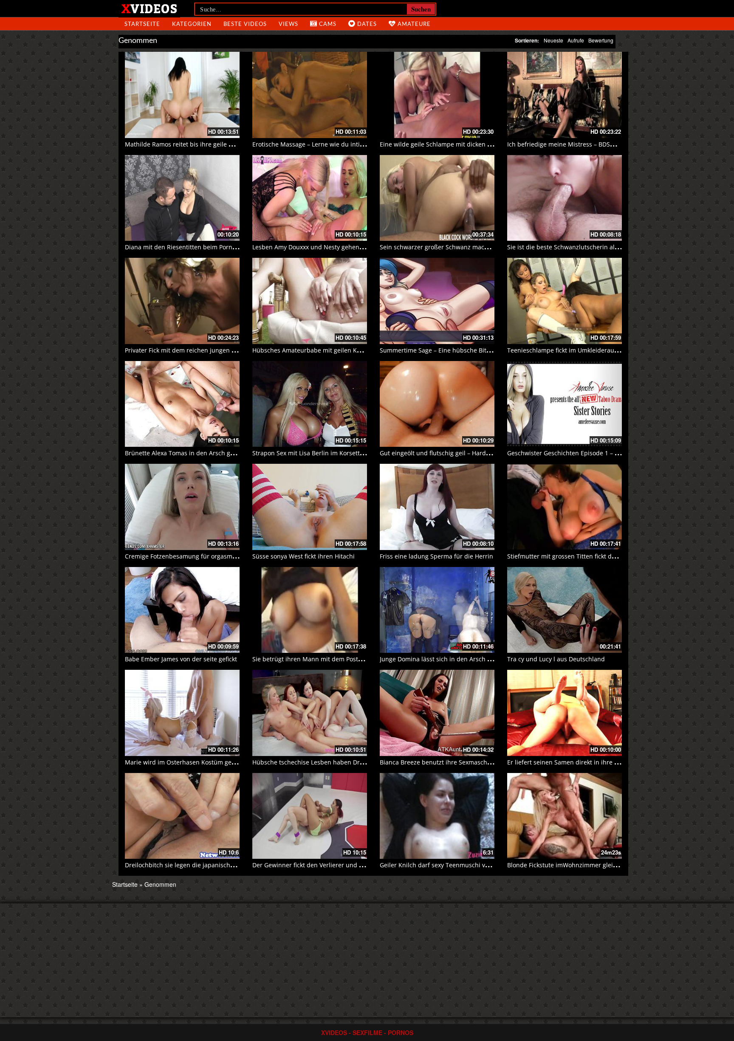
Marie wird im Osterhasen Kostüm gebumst (187, 762)
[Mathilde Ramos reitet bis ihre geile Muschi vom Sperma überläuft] (182, 95)
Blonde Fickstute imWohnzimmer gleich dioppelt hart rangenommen (605, 865)
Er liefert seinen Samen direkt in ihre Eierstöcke (575, 762)
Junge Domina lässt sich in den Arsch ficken (442, 659)
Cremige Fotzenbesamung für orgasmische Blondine (199, 556)
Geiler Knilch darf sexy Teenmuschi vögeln (440, 865)
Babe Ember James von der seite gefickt (181, 659)
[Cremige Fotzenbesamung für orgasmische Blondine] (182, 507)
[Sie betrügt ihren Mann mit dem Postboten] (309, 610)
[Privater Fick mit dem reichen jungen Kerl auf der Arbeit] (182, 301)
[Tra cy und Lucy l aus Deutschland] (564, 610)
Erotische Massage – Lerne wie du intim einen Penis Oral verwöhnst (349, 144)
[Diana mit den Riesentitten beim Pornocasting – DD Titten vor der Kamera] (182, 198)
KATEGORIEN (192, 23)
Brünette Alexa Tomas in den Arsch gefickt (185, 453)
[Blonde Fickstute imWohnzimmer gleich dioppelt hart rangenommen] (564, 816)
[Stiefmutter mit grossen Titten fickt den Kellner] (564, 507)
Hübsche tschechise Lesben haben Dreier (311, 762)
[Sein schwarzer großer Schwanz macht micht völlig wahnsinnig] (437, 198)
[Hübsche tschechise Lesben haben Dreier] (309, 713)
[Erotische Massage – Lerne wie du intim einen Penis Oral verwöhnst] (309, 95)
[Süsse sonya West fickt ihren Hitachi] (309, 507)
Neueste (553, 40)
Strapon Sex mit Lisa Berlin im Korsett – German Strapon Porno (342, 453)
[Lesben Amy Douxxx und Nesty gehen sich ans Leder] (309, 198)
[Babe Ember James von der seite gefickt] (182, 610)
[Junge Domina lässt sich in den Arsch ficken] (437, 610)
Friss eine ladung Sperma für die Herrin (436, 556)
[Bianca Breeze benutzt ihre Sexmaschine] (437, 713)
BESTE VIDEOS (245, 23)
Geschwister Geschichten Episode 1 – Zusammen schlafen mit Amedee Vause (617, 453)
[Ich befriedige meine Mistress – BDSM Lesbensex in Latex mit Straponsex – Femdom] (564, 95)
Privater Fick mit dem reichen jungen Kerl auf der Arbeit (205, 350)
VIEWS (288, 23)
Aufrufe (575, 40)
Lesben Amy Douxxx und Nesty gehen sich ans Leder (327, 247)
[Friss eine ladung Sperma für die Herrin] (437, 507)
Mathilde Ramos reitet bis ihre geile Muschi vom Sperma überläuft (220, 144)
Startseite (125, 884)
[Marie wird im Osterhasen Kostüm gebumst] (182, 713)
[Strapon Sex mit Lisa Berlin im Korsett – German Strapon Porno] (309, 404)
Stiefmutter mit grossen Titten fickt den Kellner (574, 556)
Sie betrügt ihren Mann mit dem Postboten (313, 659)
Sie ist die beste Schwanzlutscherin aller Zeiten (574, 247)
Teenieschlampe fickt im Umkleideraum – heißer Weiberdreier (595, 350)
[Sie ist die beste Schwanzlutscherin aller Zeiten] (564, 198)
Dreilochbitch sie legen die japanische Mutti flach (195, 865)
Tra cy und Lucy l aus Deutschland (556, 659)
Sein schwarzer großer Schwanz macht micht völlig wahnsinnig (469, 247)
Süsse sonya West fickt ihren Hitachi (303, 556)
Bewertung (600, 40)
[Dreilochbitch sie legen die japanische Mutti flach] (182, 816)
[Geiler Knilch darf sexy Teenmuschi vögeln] (437, 816)
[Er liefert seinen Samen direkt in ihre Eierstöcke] (564, 713)
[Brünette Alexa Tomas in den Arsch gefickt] (182, 404)
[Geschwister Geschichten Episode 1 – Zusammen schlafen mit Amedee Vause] (564, 404)
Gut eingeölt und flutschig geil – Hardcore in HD (448, 453)
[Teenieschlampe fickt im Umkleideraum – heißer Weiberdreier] (564, 301)
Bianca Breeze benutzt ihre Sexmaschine (438, 762)
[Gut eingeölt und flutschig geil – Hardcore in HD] (437, 404)
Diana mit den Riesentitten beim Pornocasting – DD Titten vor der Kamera (230, 247)
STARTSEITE (142, 23)
